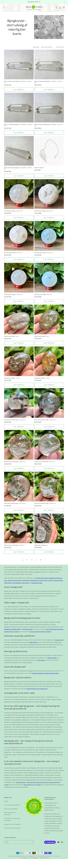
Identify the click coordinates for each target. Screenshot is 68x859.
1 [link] (22, 560)
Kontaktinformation (44, 857)
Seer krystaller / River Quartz (20, 583)
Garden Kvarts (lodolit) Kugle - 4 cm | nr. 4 (44, 461)
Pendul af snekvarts (39, 167)
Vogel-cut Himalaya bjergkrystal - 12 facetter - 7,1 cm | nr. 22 (48, 125)
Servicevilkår (57, 856)
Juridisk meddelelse (34, 857)
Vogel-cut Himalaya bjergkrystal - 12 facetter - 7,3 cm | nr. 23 (18, 125)
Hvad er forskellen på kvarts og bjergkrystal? (45, 673)
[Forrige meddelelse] (3, 2)
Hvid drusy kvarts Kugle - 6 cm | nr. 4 (13, 252)
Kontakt (6, 801)
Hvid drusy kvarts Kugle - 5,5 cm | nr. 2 (13, 294)
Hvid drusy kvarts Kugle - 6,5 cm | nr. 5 (43, 211)
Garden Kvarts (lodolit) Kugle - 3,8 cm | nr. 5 (45, 419)
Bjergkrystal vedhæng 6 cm (41, 545)
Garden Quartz (59, 640)
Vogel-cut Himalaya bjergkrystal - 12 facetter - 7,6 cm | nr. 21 (18, 168)
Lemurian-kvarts (27, 629)
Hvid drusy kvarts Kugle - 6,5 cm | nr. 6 (13, 211)
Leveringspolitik (24, 857)
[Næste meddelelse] (65, 2)
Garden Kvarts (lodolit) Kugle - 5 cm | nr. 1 (14, 545)
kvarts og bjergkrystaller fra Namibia (40, 631)
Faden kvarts (8, 583)
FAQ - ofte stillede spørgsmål (12, 805)
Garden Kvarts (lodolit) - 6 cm (11, 336)
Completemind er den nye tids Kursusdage (12, 819)
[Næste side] (45, 560)
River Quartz (41, 660)
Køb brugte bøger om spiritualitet (10, 813)
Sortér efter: (36, 47)
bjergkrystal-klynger (42, 578)
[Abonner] (32, 842)
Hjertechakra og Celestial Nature (19, 856)
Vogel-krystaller (52, 658)
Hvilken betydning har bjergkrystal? (37, 689)
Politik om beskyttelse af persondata (44, 856)
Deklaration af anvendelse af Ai (12, 828)
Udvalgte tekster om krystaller (12, 824)
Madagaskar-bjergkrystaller (12, 629)
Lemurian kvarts (58, 580)
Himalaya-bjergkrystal (14, 580)
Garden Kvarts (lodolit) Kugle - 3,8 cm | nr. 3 (14, 503)
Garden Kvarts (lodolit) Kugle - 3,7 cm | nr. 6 (14, 419)
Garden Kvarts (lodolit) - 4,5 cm (11, 378)
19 (40, 560)
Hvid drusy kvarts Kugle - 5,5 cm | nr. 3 (43, 252)
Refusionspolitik (31, 856)
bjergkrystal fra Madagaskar (30, 580)
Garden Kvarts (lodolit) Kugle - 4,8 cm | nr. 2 (45, 503)
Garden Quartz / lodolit (46, 580)
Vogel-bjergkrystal (36, 583)
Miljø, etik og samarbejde (11, 809)
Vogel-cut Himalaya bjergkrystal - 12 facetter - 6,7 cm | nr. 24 (48, 82)
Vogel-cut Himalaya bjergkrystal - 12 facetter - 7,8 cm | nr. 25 (18, 82)
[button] (3, 7)
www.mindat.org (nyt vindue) (32, 785)
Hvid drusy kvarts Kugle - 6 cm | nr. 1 (43, 294)
